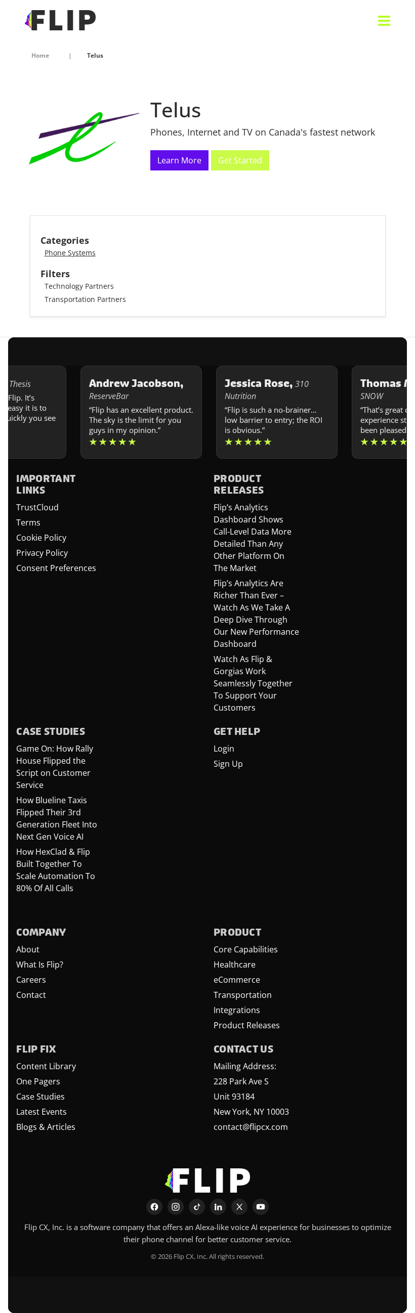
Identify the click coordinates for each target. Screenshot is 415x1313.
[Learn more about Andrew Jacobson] (129, 412)
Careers (31, 979)
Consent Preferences (56, 568)
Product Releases (247, 1025)
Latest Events (41, 1111)
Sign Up (228, 763)
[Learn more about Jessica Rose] (264, 412)
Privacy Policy (42, 552)
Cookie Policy (41, 537)
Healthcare (235, 964)
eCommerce (237, 979)
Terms (28, 522)
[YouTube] (261, 1207)
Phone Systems (70, 252)
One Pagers (38, 1081)
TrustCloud (37, 507)
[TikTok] (197, 1207)
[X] (239, 1207)
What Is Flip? (39, 964)
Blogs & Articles (45, 1126)
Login (224, 748)
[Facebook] (154, 1207)
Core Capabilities (246, 949)
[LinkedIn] (218, 1207)
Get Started (240, 160)
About (27, 949)
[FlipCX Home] (60, 20)
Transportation (243, 994)
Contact (31, 994)
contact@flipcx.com (251, 1126)
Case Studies (40, 1096)
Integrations (237, 1010)
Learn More (179, 160)
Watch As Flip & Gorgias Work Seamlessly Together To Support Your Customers (253, 683)
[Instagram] (176, 1207)
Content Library (46, 1066)
